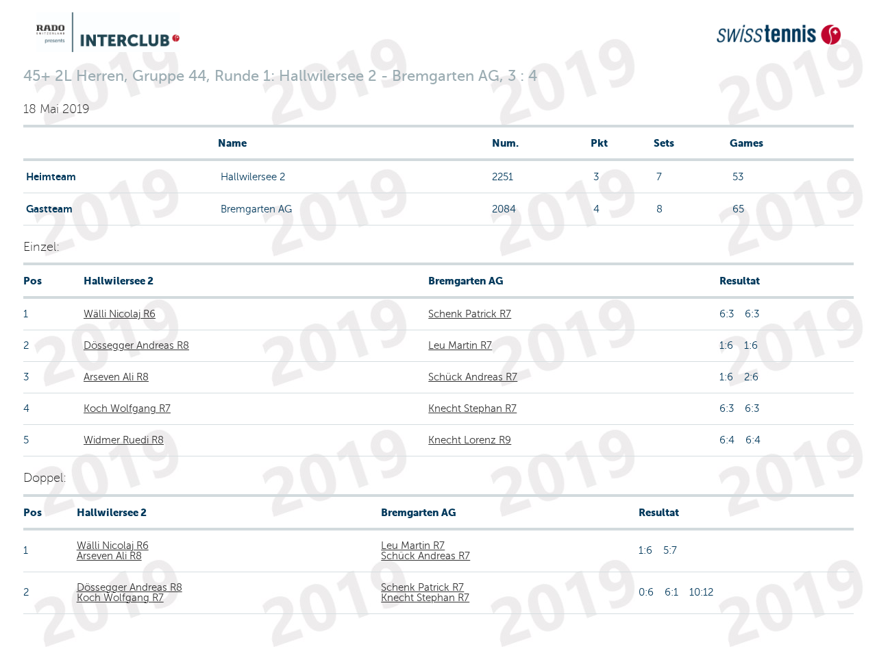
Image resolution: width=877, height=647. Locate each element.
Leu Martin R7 (460, 345)
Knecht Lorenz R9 (469, 440)
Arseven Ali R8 (116, 376)
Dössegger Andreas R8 (136, 345)
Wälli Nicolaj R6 (120, 313)
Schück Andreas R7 (472, 376)
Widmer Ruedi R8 (124, 440)
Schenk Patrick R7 (469, 313)
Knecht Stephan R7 (472, 408)
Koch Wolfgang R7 (127, 408)
